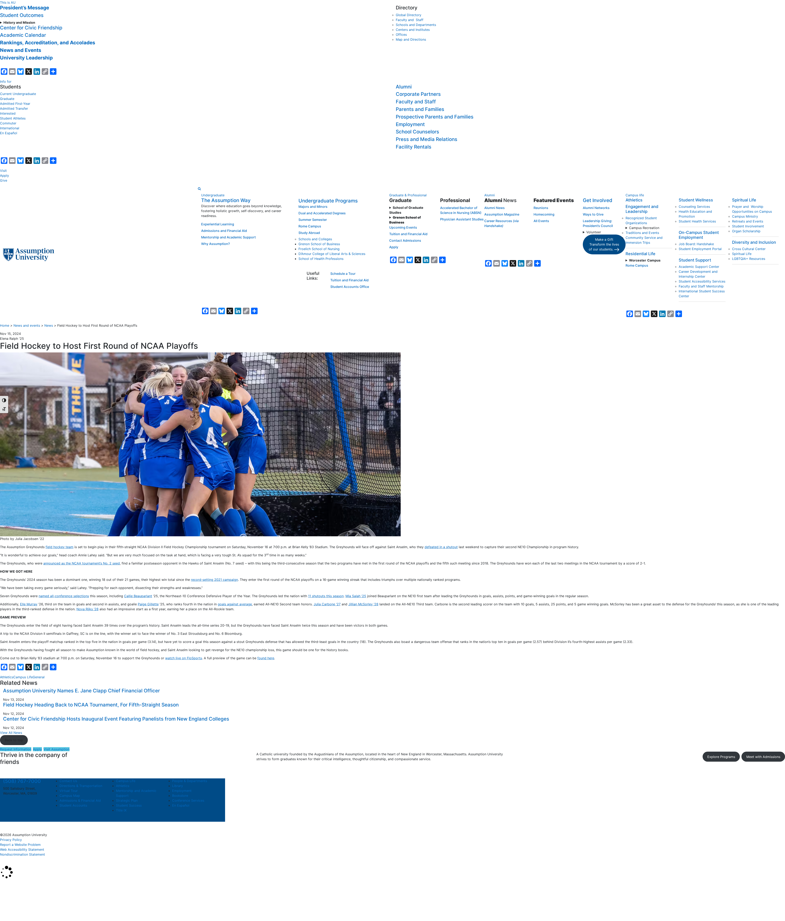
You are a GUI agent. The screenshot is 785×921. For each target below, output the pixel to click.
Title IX (121, 810)
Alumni (404, 87)
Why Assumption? (215, 244)
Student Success (129, 805)
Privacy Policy (11, 840)
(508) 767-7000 (22, 781)
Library (177, 786)
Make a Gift (604, 244)
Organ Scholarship (746, 231)
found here (265, 658)
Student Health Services (697, 221)
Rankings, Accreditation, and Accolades (47, 43)
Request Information (15, 749)
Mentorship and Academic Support (228, 237)
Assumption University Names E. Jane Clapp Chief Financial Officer (82, 691)
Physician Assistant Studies (462, 219)
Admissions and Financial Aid (224, 231)
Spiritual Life (744, 200)
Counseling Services (694, 207)
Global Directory (408, 15)
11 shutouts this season (326, 596)
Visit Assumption (57, 749)
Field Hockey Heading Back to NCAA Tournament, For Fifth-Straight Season (91, 705)
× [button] (4, 885)
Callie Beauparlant (138, 596)
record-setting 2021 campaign (214, 580)
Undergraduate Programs (328, 201)
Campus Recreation (644, 228)
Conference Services (188, 800)
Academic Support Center (699, 267)
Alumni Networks (596, 208)
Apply (4, 175)
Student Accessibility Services (702, 281)
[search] (199, 189)
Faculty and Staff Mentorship (701, 286)
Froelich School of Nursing (319, 249)
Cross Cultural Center (749, 249)
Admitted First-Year (15, 104)
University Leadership (26, 58)
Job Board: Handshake (696, 244)
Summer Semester (312, 220)
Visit (3, 171)
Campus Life (23, 677)
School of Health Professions (320, 259)
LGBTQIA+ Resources (748, 259)
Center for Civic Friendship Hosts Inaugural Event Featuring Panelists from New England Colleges (117, 719)
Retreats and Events (747, 221)
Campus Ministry (745, 216)
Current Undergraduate (18, 94)
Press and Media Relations (426, 139)
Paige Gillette (148, 604)
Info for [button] (5, 81)
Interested (8, 113)
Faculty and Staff (409, 20)
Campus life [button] (635, 195)
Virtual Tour (68, 791)
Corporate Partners (418, 94)
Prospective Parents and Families (434, 117)
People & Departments (189, 781)
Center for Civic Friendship (31, 28)
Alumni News (494, 208)
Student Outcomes (22, 15)
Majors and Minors (312, 207)
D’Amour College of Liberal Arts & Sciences (331, 254)
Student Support (695, 260)
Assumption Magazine (501, 214)
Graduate (7, 99)
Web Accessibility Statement (22, 849)
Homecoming (544, 214)
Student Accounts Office (349, 287)
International (9, 128)
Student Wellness (696, 200)
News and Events (20, 50)
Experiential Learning (217, 224)
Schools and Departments (416, 25)
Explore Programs (721, 757)
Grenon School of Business (319, 244)
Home (4, 325)
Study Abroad (309, 233)
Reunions (541, 208)
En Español (8, 133)
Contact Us (68, 781)
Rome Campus (309, 226)
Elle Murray (28, 604)
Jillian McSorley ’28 (363, 604)
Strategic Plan (127, 800)
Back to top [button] (14, 740)
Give (3, 180)
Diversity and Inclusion (754, 242)
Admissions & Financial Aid (80, 800)
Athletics (634, 200)
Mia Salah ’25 (355, 596)
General (39, 677)
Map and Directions (411, 39)
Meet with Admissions (763, 757)
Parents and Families (420, 109)
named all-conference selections (64, 596)
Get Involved (597, 200)
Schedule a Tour (342, 274)
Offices (401, 34)
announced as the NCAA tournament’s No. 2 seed (81, 563)
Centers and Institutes (413, 30)
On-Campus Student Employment (699, 235)
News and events (26, 325)
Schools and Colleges (315, 239)
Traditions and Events (642, 233)
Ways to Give (593, 214)
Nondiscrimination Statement (22, 854)
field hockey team (59, 547)
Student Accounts (73, 805)
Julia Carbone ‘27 (327, 604)
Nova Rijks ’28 (87, 609)
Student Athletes (13, 118)
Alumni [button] (489, 195)
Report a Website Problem (20, 845)
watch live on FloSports (183, 658)
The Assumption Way (226, 200)
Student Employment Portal (700, 249)
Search (8, 907)
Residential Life (640, 253)
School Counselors (417, 132)
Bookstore (180, 796)
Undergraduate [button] (212, 195)
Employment (410, 124)
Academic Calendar (23, 35)
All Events (541, 221)
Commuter (8, 123)
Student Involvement (748, 226)
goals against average (235, 604)
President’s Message (24, 8)
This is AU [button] (8, 2)
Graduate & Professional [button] (408, 195)
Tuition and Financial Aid (349, 280)
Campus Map (69, 796)
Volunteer (593, 232)
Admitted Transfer (14, 108)
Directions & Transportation (80, 786)
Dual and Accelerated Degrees (322, 213)
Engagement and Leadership (642, 209)
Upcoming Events (403, 227)
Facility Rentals (413, 147)
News (48, 325)
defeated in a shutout (441, 547)
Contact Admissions (405, 240)
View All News (11, 733)
